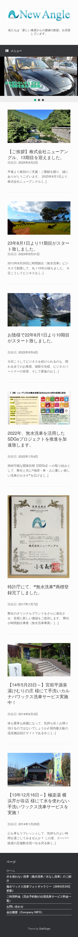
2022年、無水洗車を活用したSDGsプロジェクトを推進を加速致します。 (37, 439)
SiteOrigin (44, 928)
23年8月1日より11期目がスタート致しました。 (39, 246)
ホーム (10, 870)
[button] (5, 76)
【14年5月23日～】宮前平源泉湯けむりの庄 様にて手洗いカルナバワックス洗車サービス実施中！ (39, 693)
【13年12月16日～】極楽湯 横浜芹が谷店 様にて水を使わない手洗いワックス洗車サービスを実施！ (39, 803)
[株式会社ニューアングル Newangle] (39, 16)
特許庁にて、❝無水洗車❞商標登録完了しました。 (38, 589)
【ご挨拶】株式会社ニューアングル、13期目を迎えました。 (38, 154)
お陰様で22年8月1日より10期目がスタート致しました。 (39, 337)
